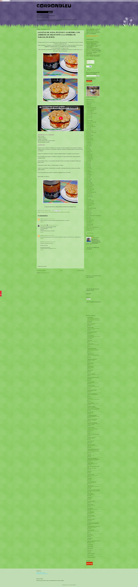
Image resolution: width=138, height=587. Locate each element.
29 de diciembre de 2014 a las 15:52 (49, 241)
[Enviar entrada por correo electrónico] (53, 210)
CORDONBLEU (54, 6)
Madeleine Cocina (90, 362)
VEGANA (87, 222)
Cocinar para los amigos (91, 444)
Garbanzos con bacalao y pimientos (92, 475)
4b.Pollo (87, 163)
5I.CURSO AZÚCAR (89, 189)
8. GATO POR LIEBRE (89, 203)
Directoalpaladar (90, 317)
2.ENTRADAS (88, 120)
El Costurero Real (90, 412)
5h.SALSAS (88, 187)
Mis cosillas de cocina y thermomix (92, 522)
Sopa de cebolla (89, 379)
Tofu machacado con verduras (91, 527)
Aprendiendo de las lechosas (91, 420)
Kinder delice (89, 371)
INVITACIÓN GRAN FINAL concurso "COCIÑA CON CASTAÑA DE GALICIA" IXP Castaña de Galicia (93, 451)
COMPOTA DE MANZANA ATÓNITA (93, 403)
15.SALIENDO (88, 111)
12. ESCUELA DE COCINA (90, 107)
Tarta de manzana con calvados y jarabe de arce (93, 400)
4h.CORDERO (88, 171)
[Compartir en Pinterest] (58, 210)
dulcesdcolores (89, 471)
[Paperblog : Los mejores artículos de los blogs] (89, 67)
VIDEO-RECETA (89, 225)
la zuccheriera (89, 478)
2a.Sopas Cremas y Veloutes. (90, 122)
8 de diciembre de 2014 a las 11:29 (53, 225)
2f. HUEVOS (88, 129)
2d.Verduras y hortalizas (89, 126)
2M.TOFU (87, 141)
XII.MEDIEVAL (88, 230)
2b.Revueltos (88, 123)
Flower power (89, 498)
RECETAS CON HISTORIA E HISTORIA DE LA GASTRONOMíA (93, 459)
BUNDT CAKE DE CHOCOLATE (92, 463)
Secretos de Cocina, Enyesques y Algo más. (93, 467)
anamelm (41, 235)
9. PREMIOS (88, 205)
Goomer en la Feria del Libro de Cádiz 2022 (93, 374)
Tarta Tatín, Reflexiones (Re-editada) (92, 460)
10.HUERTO (88, 104)
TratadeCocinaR (90, 462)
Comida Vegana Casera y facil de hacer (93, 526)
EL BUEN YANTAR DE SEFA (92, 393)
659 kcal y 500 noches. (90, 482)
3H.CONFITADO (89, 158)
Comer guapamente (90, 402)
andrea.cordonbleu (45, 210)
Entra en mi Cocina (90, 335)
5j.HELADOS (88, 190)
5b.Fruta (87, 177)
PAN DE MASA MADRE (91, 360)
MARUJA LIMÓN (90, 504)
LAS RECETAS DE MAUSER (92, 422)
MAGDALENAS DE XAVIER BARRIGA (93, 523)
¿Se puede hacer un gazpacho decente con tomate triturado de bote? (93, 329)
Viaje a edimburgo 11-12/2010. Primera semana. (93, 531)
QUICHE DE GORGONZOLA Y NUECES (93, 416)
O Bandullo (89, 454)
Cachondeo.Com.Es (90, 353)
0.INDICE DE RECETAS (90, 101)
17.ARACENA (88, 114)
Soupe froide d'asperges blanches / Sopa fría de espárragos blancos (93, 337)
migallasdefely (89, 340)
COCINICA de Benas (90, 474)
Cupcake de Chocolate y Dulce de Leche (93, 501)
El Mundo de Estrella (90, 515)
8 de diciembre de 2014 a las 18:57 (49, 235)
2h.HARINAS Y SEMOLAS (90, 132)
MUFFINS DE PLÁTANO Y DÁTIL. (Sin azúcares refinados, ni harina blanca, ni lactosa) (93, 350)
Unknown (42, 218)
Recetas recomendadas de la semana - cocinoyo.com (93, 378)
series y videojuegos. (89, 219)
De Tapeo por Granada (91, 385)
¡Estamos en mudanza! (90, 363)
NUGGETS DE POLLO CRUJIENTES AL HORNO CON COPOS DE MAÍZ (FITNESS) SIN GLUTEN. (93, 49)
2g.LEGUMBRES (89, 130)
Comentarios (90, 62)
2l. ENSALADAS (89, 139)
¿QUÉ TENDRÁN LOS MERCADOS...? (93, 509)
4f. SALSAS (88, 168)
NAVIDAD (88, 214)
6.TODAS (54, 212)
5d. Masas (87, 180)
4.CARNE (87, 160)
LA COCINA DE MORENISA (92, 332)
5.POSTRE (42, 212)
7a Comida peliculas (89, 202)
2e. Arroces (88, 127)
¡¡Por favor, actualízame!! (91, 541)
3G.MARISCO (88, 157)
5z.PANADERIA (88, 196)
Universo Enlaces (90, 544)
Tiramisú (88, 433)
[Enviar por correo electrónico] (54, 210)
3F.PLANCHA (88, 155)
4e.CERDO (88, 167)
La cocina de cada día (90, 427)
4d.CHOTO (88, 165)
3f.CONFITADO (88, 154)
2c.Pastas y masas (88, 125)
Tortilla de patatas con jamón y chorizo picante (93, 345)
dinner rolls (89, 471)
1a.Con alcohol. (88, 116)
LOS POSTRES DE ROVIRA (92, 390)
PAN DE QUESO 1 (90, 391)
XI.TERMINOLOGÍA (89, 228)
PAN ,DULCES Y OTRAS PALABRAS (93, 490)
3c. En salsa (88, 149)
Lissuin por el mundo (90, 530)
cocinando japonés (90, 485)
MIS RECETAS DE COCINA (92, 359)
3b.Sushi (87, 148)
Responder (42, 221)
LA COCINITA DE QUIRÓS (92, 415)
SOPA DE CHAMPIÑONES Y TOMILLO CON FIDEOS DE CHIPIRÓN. (93, 46)
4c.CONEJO (88, 164)
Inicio (61, 270)
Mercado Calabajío (90, 327)
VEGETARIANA (88, 224)
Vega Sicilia (89, 551)
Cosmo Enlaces (89, 550)
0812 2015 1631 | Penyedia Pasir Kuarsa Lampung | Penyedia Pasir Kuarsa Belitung (93, 434)
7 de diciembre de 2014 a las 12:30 (49, 218)
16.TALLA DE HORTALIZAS (90, 113)
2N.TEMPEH (88, 142)
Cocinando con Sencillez (91, 437)
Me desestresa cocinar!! (91, 519)
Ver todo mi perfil (89, 244)
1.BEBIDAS (88, 103)
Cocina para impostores (91, 373)
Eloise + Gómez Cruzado (91, 494)
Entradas (89, 61)
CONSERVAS (88, 209)
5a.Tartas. (87, 176)
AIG (87, 206)
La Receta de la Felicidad (91, 557)
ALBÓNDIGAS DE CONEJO (91, 468)
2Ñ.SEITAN (88, 144)
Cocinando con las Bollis (91, 406)
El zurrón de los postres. (91, 323)
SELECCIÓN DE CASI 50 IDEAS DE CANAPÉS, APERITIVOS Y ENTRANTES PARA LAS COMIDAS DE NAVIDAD (92, 42)
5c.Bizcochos (88, 179)
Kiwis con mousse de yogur (91, 505)
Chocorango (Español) (91, 501)
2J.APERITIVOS (88, 135)
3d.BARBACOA (88, 151)
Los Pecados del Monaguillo (91, 482)
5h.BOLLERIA (88, 186)
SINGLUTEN (88, 221)
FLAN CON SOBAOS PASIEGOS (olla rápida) (92, 395)
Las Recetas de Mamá (90, 382)
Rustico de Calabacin (90, 438)
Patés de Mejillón (90, 332)
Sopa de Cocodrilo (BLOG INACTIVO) (93, 541)
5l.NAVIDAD (88, 193)
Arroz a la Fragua (89, 520)
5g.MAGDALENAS (89, 184)
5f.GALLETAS (51, 212)
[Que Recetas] (88, 69)
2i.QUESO (87, 133)
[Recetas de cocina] (89, 564)
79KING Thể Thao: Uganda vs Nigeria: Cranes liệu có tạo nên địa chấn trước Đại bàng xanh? (93, 355)
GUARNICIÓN (88, 212)
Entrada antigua (80, 270)
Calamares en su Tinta (90, 455)
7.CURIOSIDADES (89, 200)
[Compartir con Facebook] (57, 210)
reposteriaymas (89, 538)
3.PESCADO (88, 145)
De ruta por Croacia (90, 412)
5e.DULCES (46, 212)
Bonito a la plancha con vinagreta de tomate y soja (92, 446)
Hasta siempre (89, 479)
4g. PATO (87, 170)
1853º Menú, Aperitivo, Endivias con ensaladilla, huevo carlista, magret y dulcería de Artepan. (92, 429)
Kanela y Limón (90, 370)
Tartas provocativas (90, 555)
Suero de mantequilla (90, 535)
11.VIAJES (88, 106)
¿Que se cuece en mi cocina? (91, 348)
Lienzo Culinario (90, 493)
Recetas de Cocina (88, 294)
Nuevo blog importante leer (91, 516)
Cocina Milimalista (90, 512)
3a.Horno (87, 146)
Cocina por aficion (90, 343)
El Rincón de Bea (90, 548)
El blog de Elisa (89, 534)
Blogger (74, 584)
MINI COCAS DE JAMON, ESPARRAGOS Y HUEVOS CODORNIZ (93, 424)
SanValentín (88, 218)
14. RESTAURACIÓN (89, 110)
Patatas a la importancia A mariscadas (92, 341)
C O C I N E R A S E (90, 441)
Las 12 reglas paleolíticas (91, 512)
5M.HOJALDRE (88, 195)
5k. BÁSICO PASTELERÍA (90, 192)
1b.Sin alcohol (88, 117)
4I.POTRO (87, 173)
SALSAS (87, 217)
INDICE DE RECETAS (91, 553)
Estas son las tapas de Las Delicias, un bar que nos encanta (93, 387)
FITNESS (87, 211)
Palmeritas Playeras (90, 324)
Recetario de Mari (90, 546)
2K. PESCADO (88, 138)
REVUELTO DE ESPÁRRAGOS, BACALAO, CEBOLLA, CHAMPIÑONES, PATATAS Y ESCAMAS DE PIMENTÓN (93, 408)
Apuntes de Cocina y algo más (92, 419)
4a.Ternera (87, 161)
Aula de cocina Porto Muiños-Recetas (93, 449)
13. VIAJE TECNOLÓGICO (90, 109)
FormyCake (42, 241)
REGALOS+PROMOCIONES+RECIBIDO (63, 212)
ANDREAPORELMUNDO (90, 208)
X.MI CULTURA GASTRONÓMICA (92, 227)
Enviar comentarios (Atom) (45, 272)
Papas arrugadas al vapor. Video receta (92, 382)
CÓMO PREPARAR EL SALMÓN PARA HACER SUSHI (93, 487)
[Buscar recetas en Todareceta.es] (89, 233)
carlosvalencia (89, 497)
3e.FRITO (87, 152)
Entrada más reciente (41, 270)
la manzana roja (90, 508)
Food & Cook (89, 398)
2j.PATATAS (88, 136)
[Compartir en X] (56, 210)
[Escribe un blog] (55, 210)
